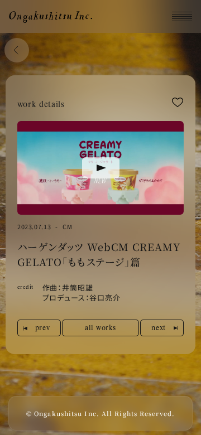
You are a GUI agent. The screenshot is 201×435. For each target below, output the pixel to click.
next (158, 327)
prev (42, 327)
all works (100, 327)
